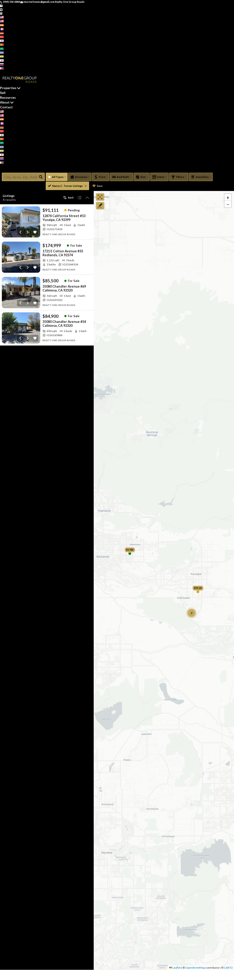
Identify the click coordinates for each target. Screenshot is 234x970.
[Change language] (3, 17)
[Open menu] (1, 170)
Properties (8, 88)
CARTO (228, 967)
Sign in (13, 71)
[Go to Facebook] (1, 5)
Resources (8, 97)
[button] (227, 197)
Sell (2, 93)
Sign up (4, 71)
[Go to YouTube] (1, 9)
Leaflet (176, 967)
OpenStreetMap (195, 967)
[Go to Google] (1, 13)
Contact (6, 107)
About (5, 102)
